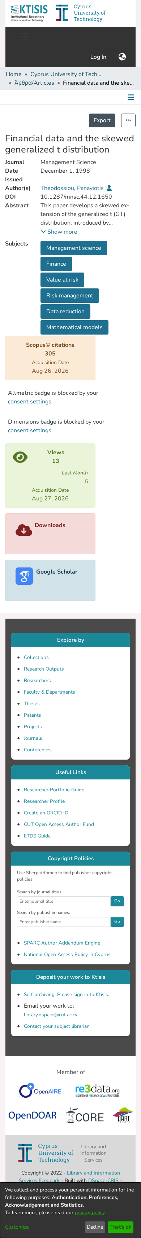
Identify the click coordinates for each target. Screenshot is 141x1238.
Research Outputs (44, 669)
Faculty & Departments (49, 692)
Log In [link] (98, 57)
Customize (17, 1227)
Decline (95, 1227)
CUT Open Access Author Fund (59, 824)
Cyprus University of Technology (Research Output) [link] (66, 74)
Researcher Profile (44, 801)
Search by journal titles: (40, 892)
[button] (29, 13)
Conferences (38, 749)
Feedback (49, 1180)
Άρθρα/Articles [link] (34, 83)
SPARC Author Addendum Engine (62, 942)
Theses (32, 703)
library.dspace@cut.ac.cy (50, 1014)
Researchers (37, 680)
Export (102, 120)
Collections (36, 657)
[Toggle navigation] (24, 37)
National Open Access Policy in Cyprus (67, 954)
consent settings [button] (29, 402)
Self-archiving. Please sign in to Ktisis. (66, 994)
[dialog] (70, 1210)
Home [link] (14, 74)
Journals (33, 738)
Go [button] (117, 901)
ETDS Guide (37, 835)
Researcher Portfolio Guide (54, 789)
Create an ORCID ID (46, 812)
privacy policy (89, 1212)
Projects (33, 726)
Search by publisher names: (43, 912)
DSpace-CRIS (103, 1180)
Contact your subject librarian (57, 1026)
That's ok (120, 1227)
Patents (32, 715)
